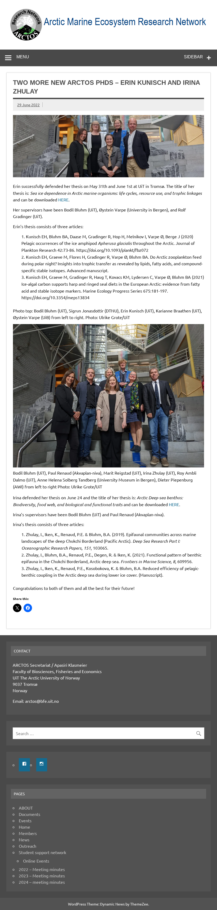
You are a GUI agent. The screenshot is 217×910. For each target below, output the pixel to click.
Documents (29, 814)
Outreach (27, 846)
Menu (22, 57)
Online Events (36, 860)
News (24, 839)
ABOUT (26, 807)
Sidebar (193, 57)
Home (24, 826)
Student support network (42, 852)
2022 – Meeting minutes (42, 869)
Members (28, 833)
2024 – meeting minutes (42, 882)
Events (25, 820)
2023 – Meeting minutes (42, 875)
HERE (63, 199)
